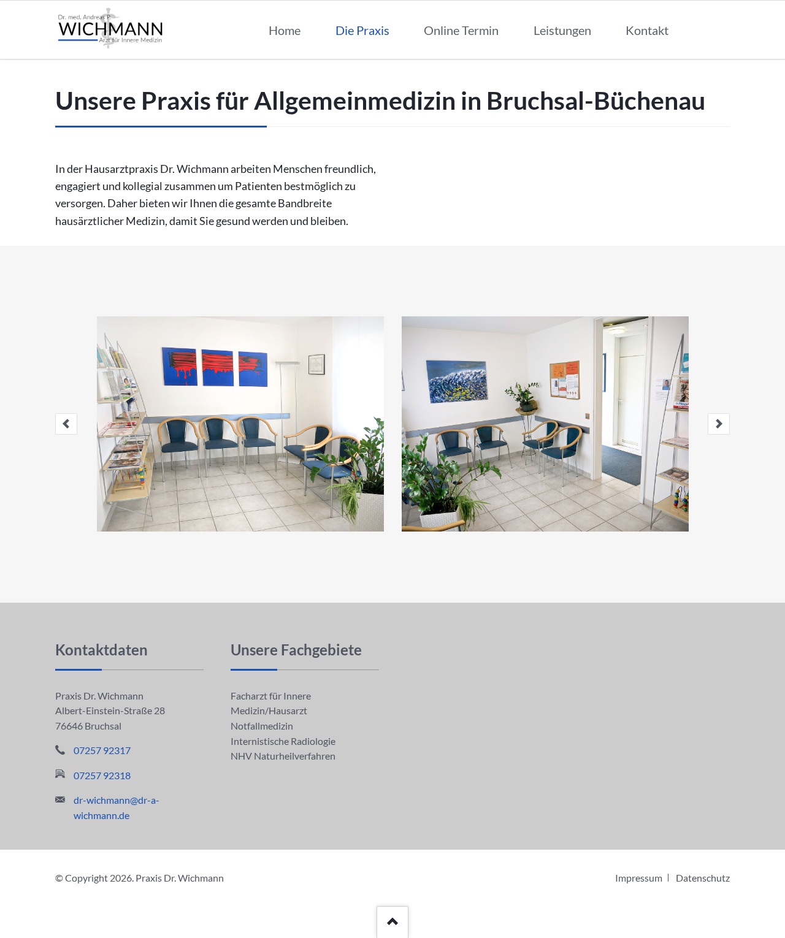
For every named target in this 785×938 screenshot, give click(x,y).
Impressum (638, 877)
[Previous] (66, 424)
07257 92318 (102, 775)
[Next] (719, 424)
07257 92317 (102, 750)
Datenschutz (703, 877)
